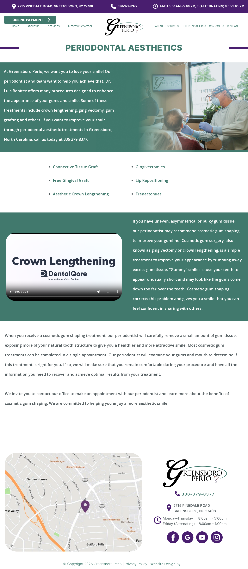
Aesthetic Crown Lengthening (81, 194)
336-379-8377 (198, 494)
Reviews (232, 26)
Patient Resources (166, 26)
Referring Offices (194, 26)
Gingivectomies (150, 166)
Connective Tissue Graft (75, 166)
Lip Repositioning (152, 180)
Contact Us (216, 26)
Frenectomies (149, 194)
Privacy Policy (136, 564)
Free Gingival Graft (71, 180)
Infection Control (80, 26)
